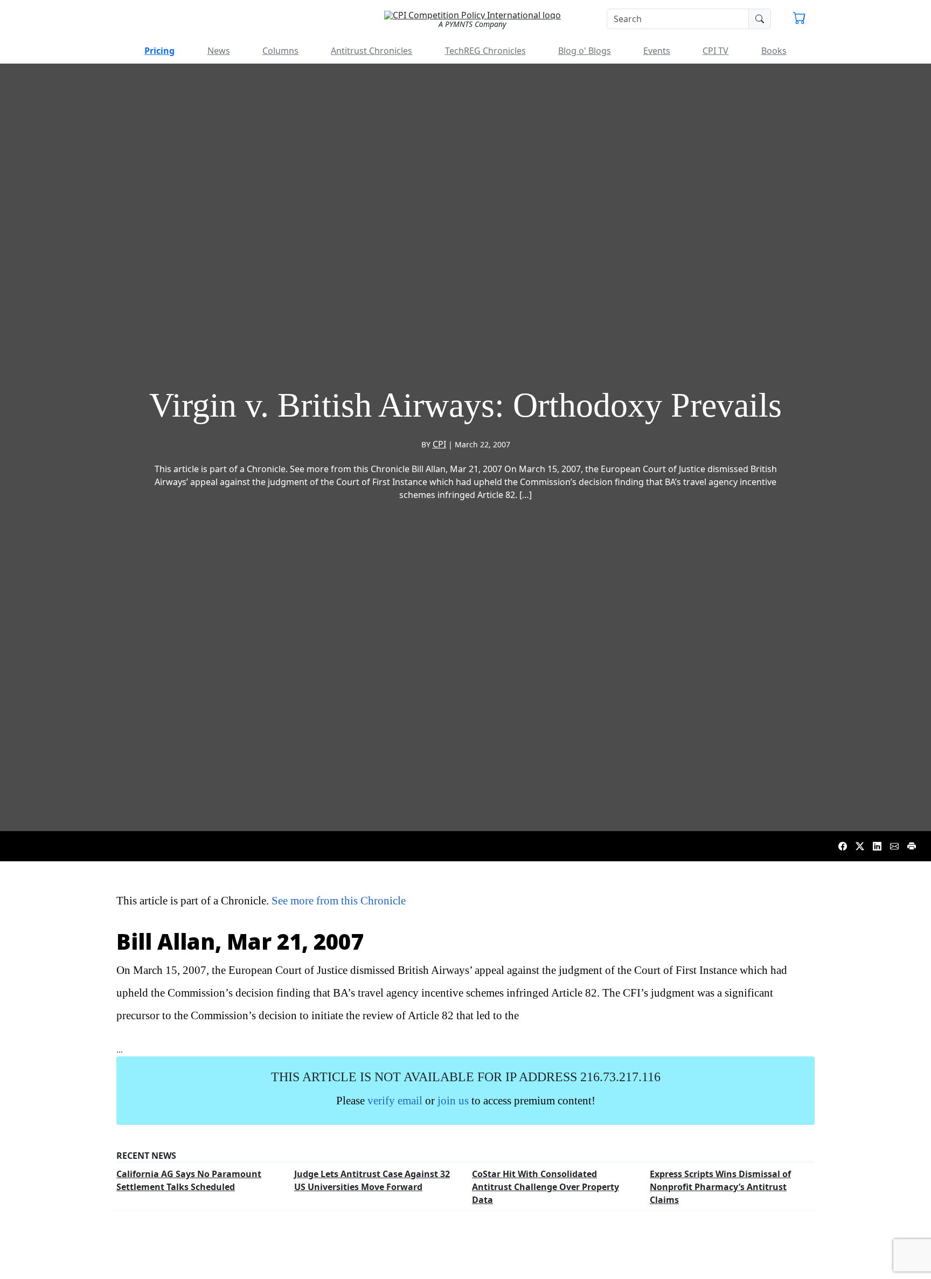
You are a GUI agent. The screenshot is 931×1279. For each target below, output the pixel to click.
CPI (439, 444)
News (218, 51)
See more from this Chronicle (339, 900)
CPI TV (715, 51)
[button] (799, 19)
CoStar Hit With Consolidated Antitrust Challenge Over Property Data (545, 1187)
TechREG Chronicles (485, 51)
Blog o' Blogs (584, 51)
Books (774, 51)
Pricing (159, 51)
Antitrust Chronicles (371, 51)
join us (453, 1100)
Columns (280, 51)
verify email (394, 1100)
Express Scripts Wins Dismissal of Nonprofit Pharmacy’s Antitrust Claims (720, 1187)
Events (656, 51)
